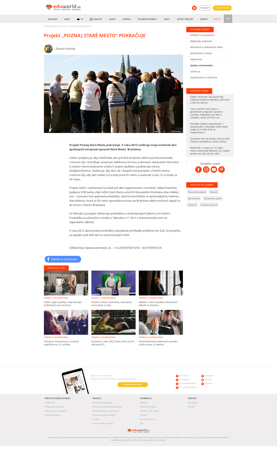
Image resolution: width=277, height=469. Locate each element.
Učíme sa (195, 71)
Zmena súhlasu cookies (102, 423)
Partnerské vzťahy (196, 192)
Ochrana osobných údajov (104, 415)
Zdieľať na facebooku (64, 259)
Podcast (97, 19)
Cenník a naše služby (149, 410)
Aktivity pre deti (185, 19)
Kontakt (143, 415)
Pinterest (209, 383)
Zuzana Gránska (65, 48)
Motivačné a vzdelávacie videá (206, 47)
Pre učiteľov (184, 379)
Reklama (144, 402)
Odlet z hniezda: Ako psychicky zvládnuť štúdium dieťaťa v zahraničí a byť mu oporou (210, 99)
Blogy (112, 19)
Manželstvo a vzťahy (201, 53)
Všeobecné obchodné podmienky (107, 406)
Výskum (192, 205)
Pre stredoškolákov (187, 383)
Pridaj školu (50, 402)
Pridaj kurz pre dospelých (56, 410)
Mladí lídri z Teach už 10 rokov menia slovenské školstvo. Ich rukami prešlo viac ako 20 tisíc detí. (210, 150)
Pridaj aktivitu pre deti (54, 406)
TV (81, 19)
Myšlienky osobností (201, 41)
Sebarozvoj (196, 59)
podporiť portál (222, 8)
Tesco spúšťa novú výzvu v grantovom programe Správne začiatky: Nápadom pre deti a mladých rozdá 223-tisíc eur (206, 113)
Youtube (208, 379)
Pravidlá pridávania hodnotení (105, 410)
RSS (141, 423)
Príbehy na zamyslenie (202, 35)
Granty (204, 19)
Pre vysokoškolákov (188, 387)
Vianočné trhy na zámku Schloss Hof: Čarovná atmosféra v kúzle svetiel (210, 140)
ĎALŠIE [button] (217, 19)
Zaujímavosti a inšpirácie (203, 77)
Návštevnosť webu (148, 406)
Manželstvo (193, 198)
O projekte (192, 402)
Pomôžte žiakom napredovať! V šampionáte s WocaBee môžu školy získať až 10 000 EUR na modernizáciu (209, 128)
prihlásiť (205, 8)
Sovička (126, 19)
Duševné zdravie (208, 205)
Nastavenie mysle (212, 198)
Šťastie (213, 192)
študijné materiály (147, 19)
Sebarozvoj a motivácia (56, 26)
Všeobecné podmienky (102, 402)
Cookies (96, 419)
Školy (167, 19)
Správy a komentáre (81, 26)
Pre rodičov (184, 375)
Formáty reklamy (147, 419)
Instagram (209, 375)
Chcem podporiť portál (132, 385)
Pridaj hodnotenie (52, 415)
